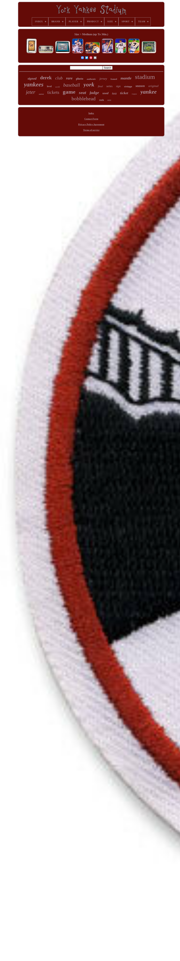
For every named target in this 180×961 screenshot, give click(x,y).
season (140, 86)
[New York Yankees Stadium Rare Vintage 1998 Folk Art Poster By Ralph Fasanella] (149, 53)
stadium (145, 76)
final (100, 86)
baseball (71, 85)
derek (46, 77)
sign (118, 86)
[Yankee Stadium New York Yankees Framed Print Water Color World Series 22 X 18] (62, 53)
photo (79, 78)
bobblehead (84, 98)
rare (69, 78)
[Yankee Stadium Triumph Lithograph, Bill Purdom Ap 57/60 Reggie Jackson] (46, 53)
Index (91, 113)
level (49, 86)
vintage (128, 86)
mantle (126, 78)
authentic (91, 79)
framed (114, 79)
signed (32, 78)
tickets (53, 92)
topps (134, 94)
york (88, 84)
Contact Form (91, 118)
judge (94, 92)
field (114, 93)
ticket (124, 93)
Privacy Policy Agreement (91, 124)
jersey (103, 78)
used (105, 93)
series (109, 86)
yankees (33, 84)
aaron (41, 94)
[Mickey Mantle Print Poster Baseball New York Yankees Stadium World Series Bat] (133, 53)
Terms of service (91, 130)
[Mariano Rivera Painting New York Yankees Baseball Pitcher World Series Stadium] (120, 53)
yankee (148, 92)
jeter (30, 92)
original (153, 86)
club (59, 78)
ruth (101, 100)
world (57, 87)
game (69, 92)
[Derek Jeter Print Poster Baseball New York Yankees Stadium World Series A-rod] (77, 53)
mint (109, 100)
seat (82, 92)
